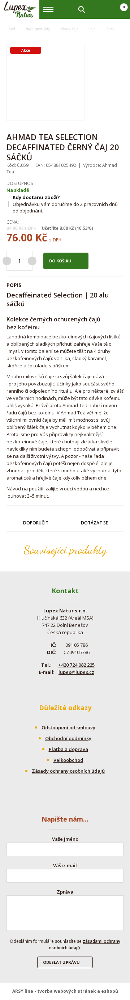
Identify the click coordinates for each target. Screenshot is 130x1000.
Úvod (10, 28)
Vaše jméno (65, 839)
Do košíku (60, 260)
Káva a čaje (69, 28)
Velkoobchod (68, 760)
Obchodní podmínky (68, 738)
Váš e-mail (65, 865)
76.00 (19, 237)
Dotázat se (94, 523)
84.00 (12, 228)
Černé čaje (114, 28)
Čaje (91, 28)
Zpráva (65, 892)
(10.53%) (84, 228)
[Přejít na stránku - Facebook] (58, 686)
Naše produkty (37, 28)
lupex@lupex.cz (76, 672)
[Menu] (48, 9)
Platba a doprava (68, 749)
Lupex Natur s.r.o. (20, 9)
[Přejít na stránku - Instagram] (71, 686)
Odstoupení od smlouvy (68, 727)
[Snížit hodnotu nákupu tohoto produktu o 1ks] (7, 261)
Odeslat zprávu (61, 962)
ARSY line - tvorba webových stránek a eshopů (65, 991)
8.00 (64, 228)
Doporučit (35, 523)
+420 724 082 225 (76, 665)
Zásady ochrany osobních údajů (68, 771)
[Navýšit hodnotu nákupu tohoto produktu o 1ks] (32, 261)
